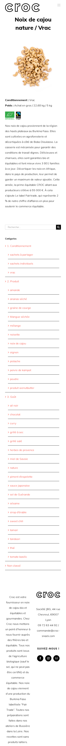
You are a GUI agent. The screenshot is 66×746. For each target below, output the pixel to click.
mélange (15, 325)
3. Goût (11, 396)
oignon (14, 352)
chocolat (15, 414)
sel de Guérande (20, 494)
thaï (12, 547)
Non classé (14, 565)
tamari (14, 530)
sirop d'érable (18, 512)
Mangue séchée (20, 316)
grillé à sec (16, 432)
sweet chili (16, 521)
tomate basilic (18, 556)
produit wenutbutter (22, 388)
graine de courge (20, 307)
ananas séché (18, 299)
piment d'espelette (21, 476)
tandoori (15, 539)
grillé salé (16, 441)
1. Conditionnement (19, 246)
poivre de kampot (20, 370)
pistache (15, 361)
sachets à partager (21, 254)
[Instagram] (48, 658)
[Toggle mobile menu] (59, 5)
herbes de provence (22, 450)
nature (14, 467)
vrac (12, 272)
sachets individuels (21, 263)
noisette (15, 334)
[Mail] (56, 658)
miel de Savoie (19, 459)
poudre (14, 379)
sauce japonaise (20, 485)
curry (13, 423)
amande (15, 290)
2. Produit (13, 281)
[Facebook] (40, 658)
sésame (15, 503)
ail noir (14, 405)
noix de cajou (18, 343)
